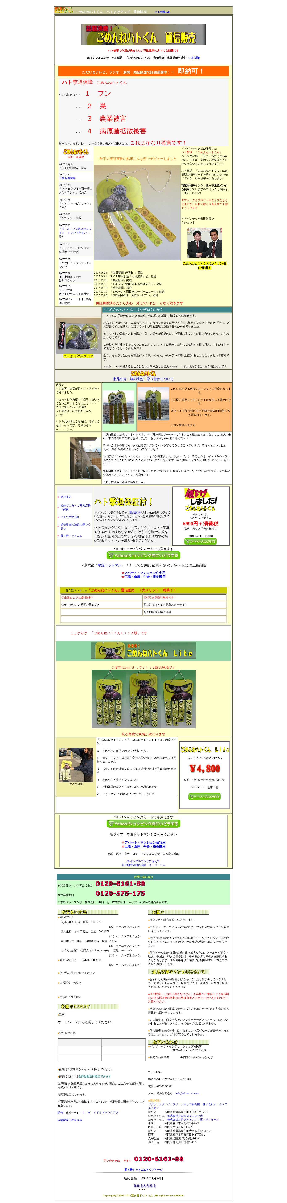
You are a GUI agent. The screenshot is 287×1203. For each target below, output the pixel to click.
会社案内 (66, 496)
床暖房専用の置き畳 (70, 1120)
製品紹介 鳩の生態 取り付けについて (143, 379)
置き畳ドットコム (71, 535)
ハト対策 (194, 57)
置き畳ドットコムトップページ (143, 1169)
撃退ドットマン (109, 565)
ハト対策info (162, 12)
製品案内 (134, 512)
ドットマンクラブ (107, 1112)
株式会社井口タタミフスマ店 (185, 1115)
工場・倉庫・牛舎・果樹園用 (145, 576)
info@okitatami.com (187, 1093)
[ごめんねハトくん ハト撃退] (63, 12)
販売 (60, 1112)
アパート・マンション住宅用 (144, 572)
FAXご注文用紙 (71, 517)
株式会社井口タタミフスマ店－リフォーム (193, 1119)
